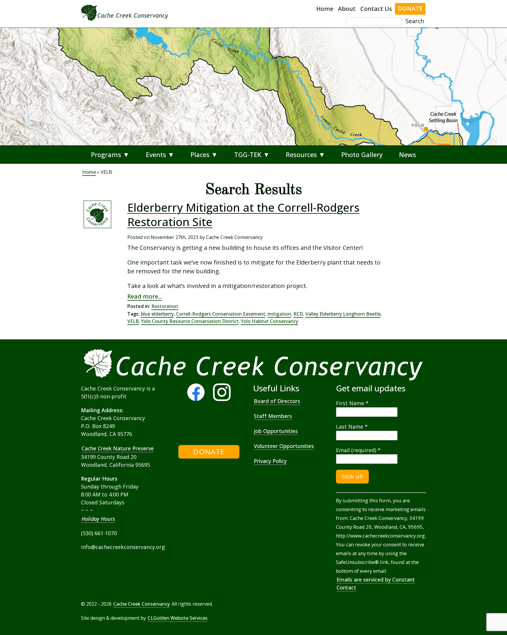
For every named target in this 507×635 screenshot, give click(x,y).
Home (324, 9)
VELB (133, 321)
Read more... (144, 296)
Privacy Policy (270, 460)
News (407, 154)
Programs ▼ (110, 154)
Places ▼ (204, 154)
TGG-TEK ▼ (252, 154)
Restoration (164, 306)
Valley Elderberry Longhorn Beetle (343, 314)
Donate (410, 8)
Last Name (352, 426)
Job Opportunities (276, 430)
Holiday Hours (98, 518)
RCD (298, 314)
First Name (352, 403)
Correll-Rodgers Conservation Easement (220, 314)
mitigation (279, 314)
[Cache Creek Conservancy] (193, 429)
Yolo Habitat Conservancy (269, 321)
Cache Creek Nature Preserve (118, 448)
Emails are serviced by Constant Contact (376, 583)
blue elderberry (157, 314)
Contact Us (376, 9)
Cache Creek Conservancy (141, 604)
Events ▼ (160, 154)
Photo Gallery (362, 154)
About (347, 9)
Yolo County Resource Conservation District (190, 321)
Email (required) (358, 450)
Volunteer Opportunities (284, 445)
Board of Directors (277, 401)
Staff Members (273, 416)
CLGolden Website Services (177, 618)
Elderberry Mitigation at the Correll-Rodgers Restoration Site (243, 214)
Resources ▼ (305, 154)
